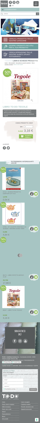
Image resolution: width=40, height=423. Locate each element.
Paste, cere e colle (6, 409)
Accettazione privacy (10, 389)
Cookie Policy (17, 362)
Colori (3, 402)
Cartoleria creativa (25, 404)
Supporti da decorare (26, 409)
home (6, 63)
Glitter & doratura (6, 407)
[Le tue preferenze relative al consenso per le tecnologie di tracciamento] (37, 420)
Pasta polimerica (6, 414)
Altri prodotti (5, 419)
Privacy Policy (7, 362)
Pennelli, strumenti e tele (27, 407)
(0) (13, 5)
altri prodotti (12, 63)
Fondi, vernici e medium (8, 404)
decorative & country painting (23, 63)
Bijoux (3, 416)
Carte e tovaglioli (25, 402)
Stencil (3, 411)
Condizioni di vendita (7, 364)
